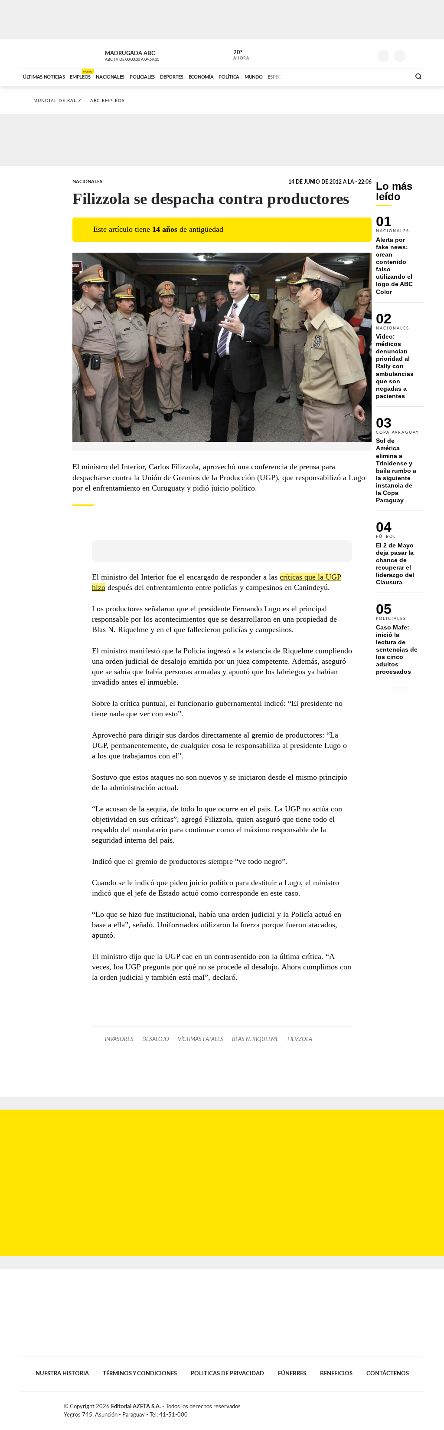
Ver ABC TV (148, 54)
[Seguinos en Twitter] (339, 54)
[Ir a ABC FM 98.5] (392, 75)
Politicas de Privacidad (227, 1373)
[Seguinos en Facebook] (326, 54)
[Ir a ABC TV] (333, 75)
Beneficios (336, 1373)
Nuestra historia (62, 1373)
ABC (43, 54)
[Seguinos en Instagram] (365, 54)
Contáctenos (387, 1373)
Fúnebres (292, 1373)
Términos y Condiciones (140, 1373)
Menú (416, 54)
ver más (236, 55)
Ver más (400, 259)
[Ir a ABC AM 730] (357, 75)
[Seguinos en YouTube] (352, 54)
